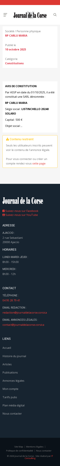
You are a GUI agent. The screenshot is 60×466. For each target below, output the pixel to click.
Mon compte (10, 389)
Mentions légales (35, 446)
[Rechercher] (55, 15)
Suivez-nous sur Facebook (21, 211)
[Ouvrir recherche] (5, 15)
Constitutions (14, 63)
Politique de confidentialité (19, 450)
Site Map (18, 446)
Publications (10, 372)
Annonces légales (13, 381)
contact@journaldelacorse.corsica (23, 325)
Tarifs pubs (9, 397)
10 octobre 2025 (15, 49)
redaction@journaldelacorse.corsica (24, 312)
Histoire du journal (14, 356)
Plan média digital (13, 405)
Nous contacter (12, 413)
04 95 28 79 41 (11, 300)
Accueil (6, 348)
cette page (39, 163)
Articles (7, 364)
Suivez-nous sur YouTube (21, 215)
